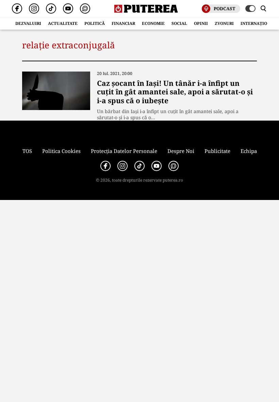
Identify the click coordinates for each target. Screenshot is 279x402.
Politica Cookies (61, 151)
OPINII (201, 23)
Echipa (249, 151)
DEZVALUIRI (28, 23)
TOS (27, 151)
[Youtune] (68, 8)
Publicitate (217, 151)
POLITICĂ (94, 23)
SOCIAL (179, 23)
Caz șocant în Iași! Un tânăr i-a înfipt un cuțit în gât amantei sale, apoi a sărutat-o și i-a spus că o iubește (175, 91)
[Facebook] (17, 8)
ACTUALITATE (63, 23)
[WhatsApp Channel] (85, 8)
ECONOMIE (153, 23)
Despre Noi (180, 151)
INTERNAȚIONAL (258, 23)
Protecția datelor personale (124, 151)
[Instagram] (34, 8)
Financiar (123, 23)
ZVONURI (224, 23)
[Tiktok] (51, 8)
